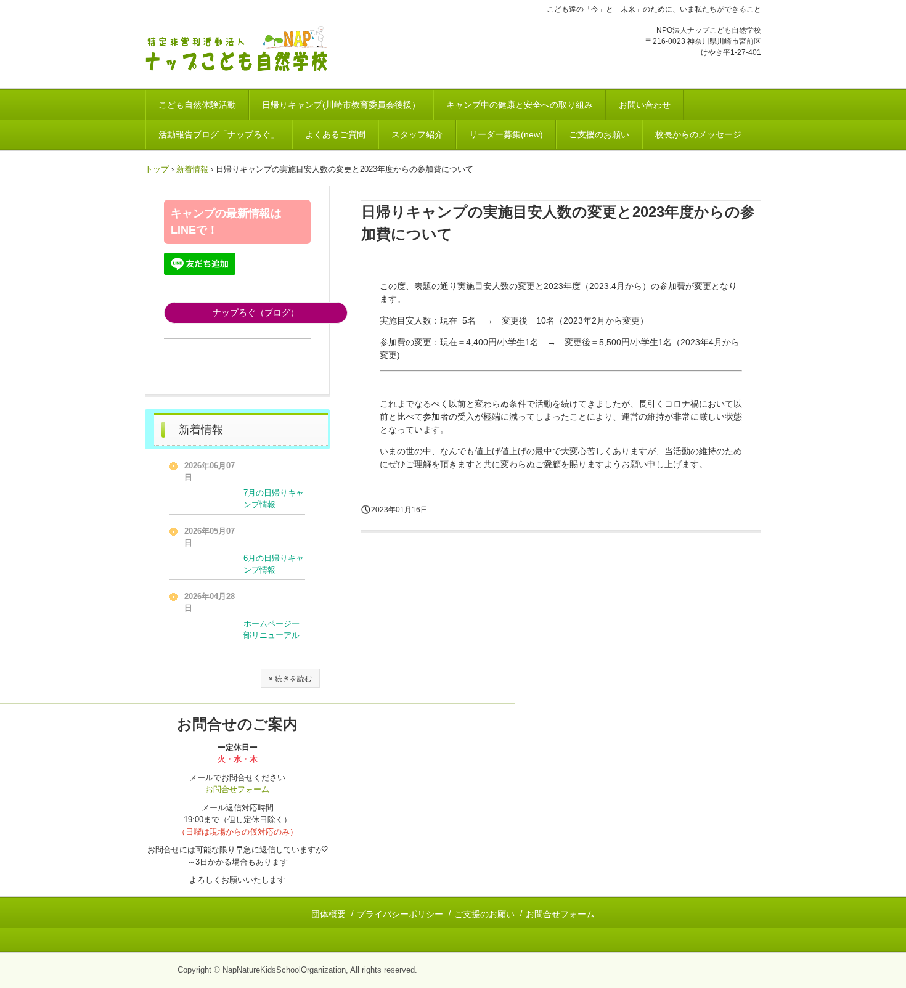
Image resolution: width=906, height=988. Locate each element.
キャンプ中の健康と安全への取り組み (519, 105)
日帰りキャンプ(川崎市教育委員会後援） (341, 105)
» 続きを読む (290, 678)
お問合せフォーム (237, 789)
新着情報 (192, 169)
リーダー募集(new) (506, 134)
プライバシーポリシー (400, 914)
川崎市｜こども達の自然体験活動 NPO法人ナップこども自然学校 (241, 50)
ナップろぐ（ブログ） (256, 312)
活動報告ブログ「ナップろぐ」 (218, 134)
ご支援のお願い (599, 134)
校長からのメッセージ (698, 134)
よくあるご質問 (335, 134)
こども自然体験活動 (197, 105)
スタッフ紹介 (417, 134)
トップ (157, 169)
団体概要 (328, 914)
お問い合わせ (645, 105)
